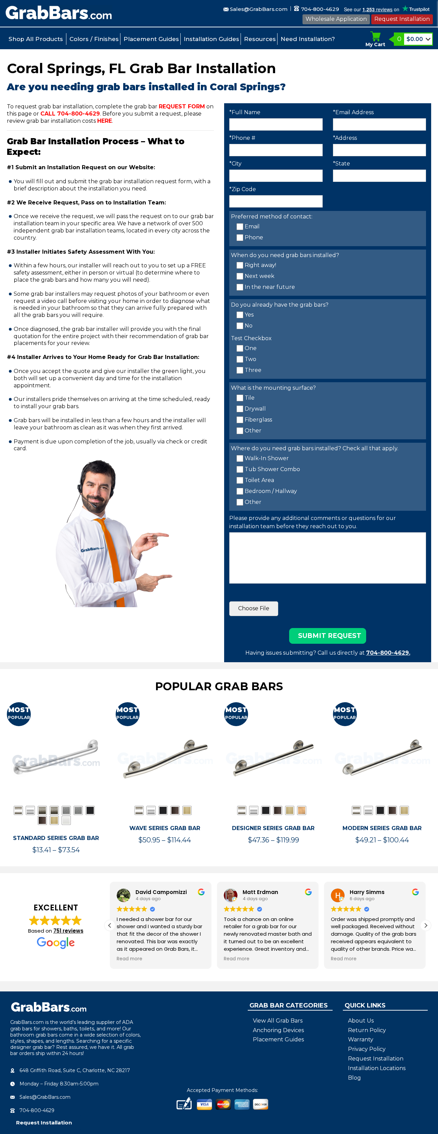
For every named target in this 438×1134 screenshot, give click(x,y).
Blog (354, 1078)
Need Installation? (308, 39)
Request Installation (402, 19)
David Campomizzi (161, 892)
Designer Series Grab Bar (273, 828)
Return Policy (367, 1030)
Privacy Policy (367, 1049)
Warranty (360, 1039)
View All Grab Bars (277, 1020)
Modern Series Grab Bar (382, 828)
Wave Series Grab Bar (164, 828)
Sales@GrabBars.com (258, 9)
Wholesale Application (336, 19)
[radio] (18, 810)
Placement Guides (151, 39)
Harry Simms (367, 892)
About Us (361, 1020)
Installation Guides (211, 39)
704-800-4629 (319, 9)
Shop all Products (36, 39)
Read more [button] (129, 959)
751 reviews (68, 930)
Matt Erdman (260, 892)
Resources (260, 39)
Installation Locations (376, 1068)
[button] (426, 925)
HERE (104, 121)
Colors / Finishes (94, 39)
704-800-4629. (388, 653)
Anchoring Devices (278, 1030)
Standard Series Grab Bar (56, 838)
